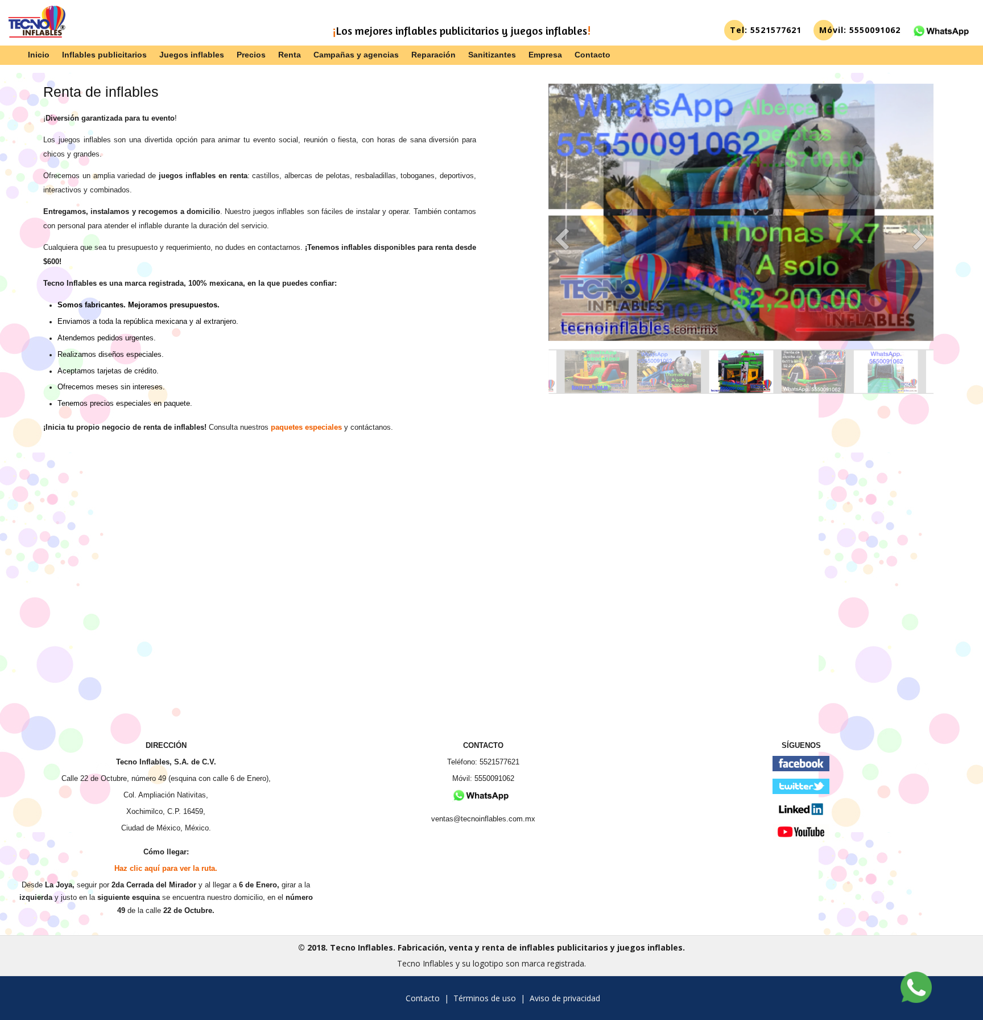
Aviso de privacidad (565, 998)
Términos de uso (484, 998)
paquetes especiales (306, 427)
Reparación (433, 54)
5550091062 (494, 779)
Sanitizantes (492, 54)
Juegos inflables (191, 54)
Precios (251, 54)
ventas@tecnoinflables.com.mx (483, 819)
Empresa (545, 54)
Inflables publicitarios (104, 54)
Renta (289, 54)
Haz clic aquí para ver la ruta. (165, 869)
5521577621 (499, 762)
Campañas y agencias (356, 54)
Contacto (592, 54)
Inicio (38, 54)
